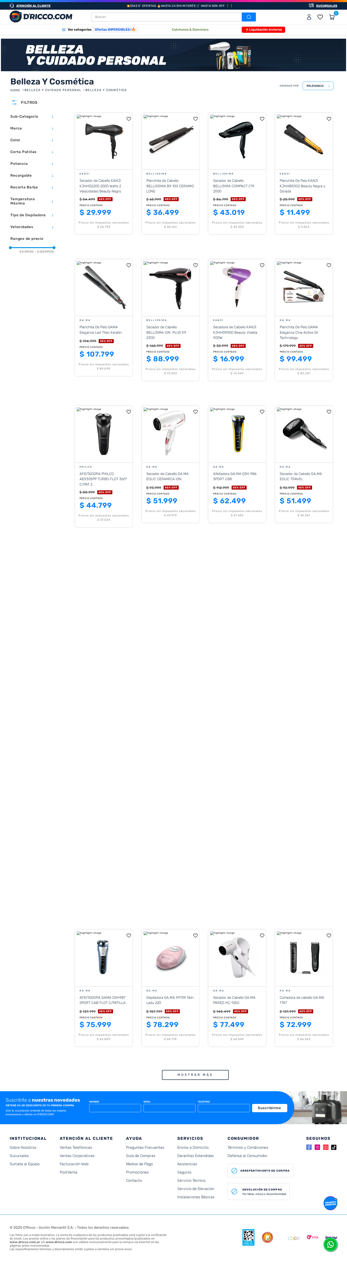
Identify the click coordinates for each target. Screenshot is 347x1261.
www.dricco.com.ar (25, 1242)
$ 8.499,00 (26, 251)
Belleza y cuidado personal (53, 90)
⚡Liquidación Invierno (263, 30)
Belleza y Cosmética (106, 90)
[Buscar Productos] (248, 16)
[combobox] (173, 16)
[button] (32, 116)
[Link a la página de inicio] (15, 90)
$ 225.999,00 (44, 251)
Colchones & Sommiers (190, 30)
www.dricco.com (59, 1242)
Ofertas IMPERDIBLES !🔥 (115, 30)
